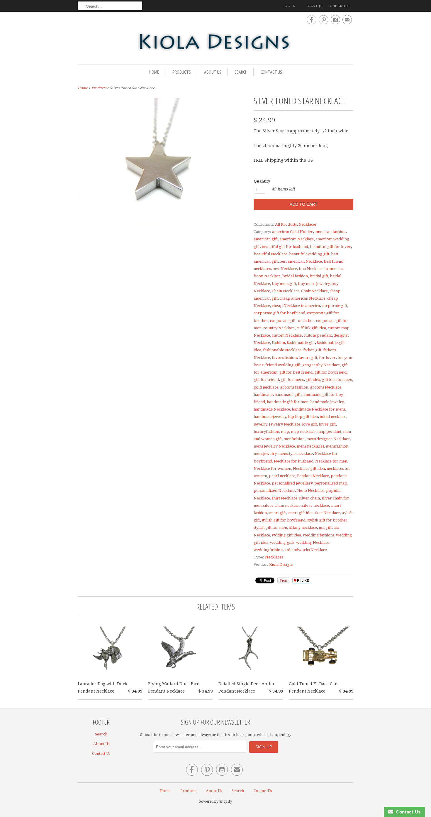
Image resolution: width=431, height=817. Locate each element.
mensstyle (287, 453)
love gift (309, 424)
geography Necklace (321, 365)
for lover (327, 357)
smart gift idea (300, 513)
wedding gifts (282, 542)
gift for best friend (296, 372)
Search (241, 72)
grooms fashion (294, 387)
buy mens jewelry (314, 283)
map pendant (329, 431)
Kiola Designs (281, 564)
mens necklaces (310, 446)
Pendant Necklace (313, 476)
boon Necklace (267, 276)
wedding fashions (318, 535)
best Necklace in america (321, 268)
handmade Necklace (272, 409)
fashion (278, 342)
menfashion (294, 439)
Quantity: (263, 181)
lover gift (327, 424)
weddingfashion (268, 550)
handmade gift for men (287, 402)
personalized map (330, 483)
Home (154, 72)
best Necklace (284, 268)
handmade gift (287, 394)
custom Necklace (287, 335)
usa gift (325, 527)
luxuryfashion (266, 431)
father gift (312, 350)
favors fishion (284, 357)
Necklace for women (272, 468)
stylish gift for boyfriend (284, 520)
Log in (289, 6)
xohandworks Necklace (305, 550)
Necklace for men (331, 461)
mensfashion (337, 446)
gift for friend (266, 379)
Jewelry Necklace (284, 424)
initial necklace (333, 416)
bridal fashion (295, 276)
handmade (263, 394)
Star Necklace (327, 513)
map (285, 431)
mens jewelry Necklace (274, 446)
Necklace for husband (293, 461)
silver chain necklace (282, 505)
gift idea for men (337, 379)
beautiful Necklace (270, 254)
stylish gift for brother (327, 520)
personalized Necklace (274, 490)
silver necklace (315, 505)
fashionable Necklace (282, 350)
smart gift (277, 513)
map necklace (303, 431)
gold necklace (266, 387)
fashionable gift (301, 342)
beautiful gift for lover (330, 246)
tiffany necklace (303, 527)
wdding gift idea (286, 535)
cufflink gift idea (311, 328)
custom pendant (317, 335)
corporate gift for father (292, 320)
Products (181, 72)
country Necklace (279, 328)
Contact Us (271, 72)
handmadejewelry (270, 416)
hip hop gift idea (303, 416)
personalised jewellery (292, 483)
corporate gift (334, 305)
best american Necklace (300, 261)
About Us (212, 72)
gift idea (313, 379)
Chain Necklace (285, 291)
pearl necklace (282, 476)
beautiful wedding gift (309, 254)
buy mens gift (284, 283)
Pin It (283, 580)
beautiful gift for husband (285, 246)
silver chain (309, 498)
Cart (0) (316, 6)
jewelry (260, 424)
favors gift (307, 357)
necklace (305, 453)
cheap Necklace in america (296, 305)
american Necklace (296, 239)
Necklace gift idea (309, 468)
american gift (266, 239)
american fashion (330, 231)
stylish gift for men (270, 527)
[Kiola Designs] (215, 42)
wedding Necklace (312, 542)
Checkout (340, 6)
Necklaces (307, 224)
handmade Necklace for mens (318, 409)
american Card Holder (292, 231)
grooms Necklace (325, 387)
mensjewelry (265, 453)
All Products (286, 224)
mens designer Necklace (328, 439)
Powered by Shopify (215, 801)
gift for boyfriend (330, 372)
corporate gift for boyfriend (279, 313)
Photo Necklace (310, 490)
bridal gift (319, 276)
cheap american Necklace (302, 298)
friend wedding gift (283, 365)
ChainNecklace (314, 291)
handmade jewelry (327, 402)
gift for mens (292, 379)
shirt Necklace (284, 498)
